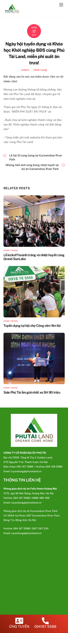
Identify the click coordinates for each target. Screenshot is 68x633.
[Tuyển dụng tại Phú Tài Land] (12, 13)
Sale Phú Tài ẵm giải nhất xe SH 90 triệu (31, 392)
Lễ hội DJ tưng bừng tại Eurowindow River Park (35, 157)
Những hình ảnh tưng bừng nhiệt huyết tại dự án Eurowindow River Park (32, 167)
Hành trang (40, 69)
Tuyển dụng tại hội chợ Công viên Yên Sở (32, 326)
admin (25, 70)
